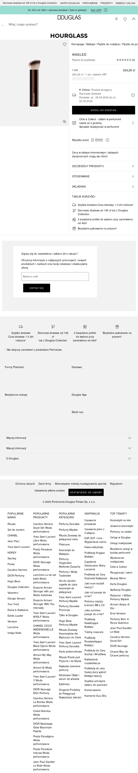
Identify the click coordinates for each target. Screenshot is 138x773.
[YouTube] (87, 419)
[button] (101, 140)
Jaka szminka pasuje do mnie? (94, 612)
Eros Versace (118, 613)
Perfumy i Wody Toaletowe (68, 573)
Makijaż (90, 44)
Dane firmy (44, 483)
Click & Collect (118, 566)
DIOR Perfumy (16, 575)
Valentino (13, 592)
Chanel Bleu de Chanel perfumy (119, 653)
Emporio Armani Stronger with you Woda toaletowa (43, 591)
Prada (11, 564)
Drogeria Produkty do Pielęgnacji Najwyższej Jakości (70, 693)
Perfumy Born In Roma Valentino (119, 621)
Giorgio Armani (16, 598)
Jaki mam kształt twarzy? (94, 585)
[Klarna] (11, 375)
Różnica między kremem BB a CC (94, 603)
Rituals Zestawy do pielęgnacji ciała (70, 537)
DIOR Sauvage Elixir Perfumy (42, 691)
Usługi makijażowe (121, 543)
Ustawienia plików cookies (49, 490)
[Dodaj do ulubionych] (64, 44)
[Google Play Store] (81, 402)
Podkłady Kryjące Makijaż (94, 554)
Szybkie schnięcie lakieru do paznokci (95, 682)
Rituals (11, 524)
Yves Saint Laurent (19, 547)
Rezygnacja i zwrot (121, 572)
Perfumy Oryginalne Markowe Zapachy (69, 562)
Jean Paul (13, 541)
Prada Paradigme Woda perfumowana (43, 740)
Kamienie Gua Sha (95, 695)
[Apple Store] (100, 402)
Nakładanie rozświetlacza (92, 661)
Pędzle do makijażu (108, 44)
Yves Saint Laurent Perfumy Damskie (70, 644)
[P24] (49, 375)
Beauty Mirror (118, 578)
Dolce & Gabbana (18, 610)
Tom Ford (13, 604)
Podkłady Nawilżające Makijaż (91, 622)
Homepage (77, 44)
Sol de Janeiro (16, 529)
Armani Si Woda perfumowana (42, 669)
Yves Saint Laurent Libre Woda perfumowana (44, 540)
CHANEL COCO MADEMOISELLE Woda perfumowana (43, 631)
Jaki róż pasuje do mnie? (95, 594)
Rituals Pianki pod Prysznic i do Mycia (70, 659)
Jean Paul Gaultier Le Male (121, 629)
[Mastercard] (24, 375)
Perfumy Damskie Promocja (69, 608)
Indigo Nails (14, 633)
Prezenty (106, 2)
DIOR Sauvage (119, 646)
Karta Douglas (70, 2)
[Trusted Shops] (16, 398)
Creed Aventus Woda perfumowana (42, 714)
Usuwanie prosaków (90, 522)
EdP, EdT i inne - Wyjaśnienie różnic (95, 540)
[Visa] (36, 375)
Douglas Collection (18, 587)
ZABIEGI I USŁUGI (125, 2)
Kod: (96, 9)
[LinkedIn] (99, 419)
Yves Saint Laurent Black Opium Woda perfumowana (44, 645)
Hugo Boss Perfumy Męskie (68, 622)
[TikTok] (93, 419)
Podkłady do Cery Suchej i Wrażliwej (95, 652)
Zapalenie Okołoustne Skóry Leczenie (94, 565)
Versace (12, 621)
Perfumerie (90, 2)
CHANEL (13, 535)
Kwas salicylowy (93, 547)
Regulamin (116, 483)
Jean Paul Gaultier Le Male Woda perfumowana (44, 765)
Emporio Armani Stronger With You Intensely (43, 603)
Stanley (12, 558)
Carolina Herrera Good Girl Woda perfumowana (43, 527)
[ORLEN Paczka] (103, 375)
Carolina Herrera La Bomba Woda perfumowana (43, 701)
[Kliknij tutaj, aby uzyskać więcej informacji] (105, 10)
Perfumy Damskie (69, 524)
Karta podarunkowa (70, 651)
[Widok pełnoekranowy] (64, 121)
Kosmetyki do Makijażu (67, 552)
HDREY (12, 552)
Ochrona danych (25, 483)
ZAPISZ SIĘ (37, 287)
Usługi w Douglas (120, 537)
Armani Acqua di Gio (119, 606)
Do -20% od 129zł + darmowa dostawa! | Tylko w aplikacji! (57, 9)
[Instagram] (80, 419)
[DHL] (78, 375)
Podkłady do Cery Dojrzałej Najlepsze (95, 576)
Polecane (64, 544)
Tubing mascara (93, 632)
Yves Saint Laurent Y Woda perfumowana (44, 680)
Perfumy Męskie (68, 529)
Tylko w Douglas (68, 615)
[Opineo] (46, 398)
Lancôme (13, 627)
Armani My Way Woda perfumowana (42, 658)
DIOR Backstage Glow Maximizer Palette (43, 727)
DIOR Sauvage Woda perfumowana (42, 565)
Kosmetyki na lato (120, 520)
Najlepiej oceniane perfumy (69, 668)
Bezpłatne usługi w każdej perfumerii (121, 550)
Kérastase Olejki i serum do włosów (69, 677)
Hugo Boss (14, 581)
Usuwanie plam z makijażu (94, 531)
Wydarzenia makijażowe (117, 559)
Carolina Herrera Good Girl (120, 638)
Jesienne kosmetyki (121, 526)
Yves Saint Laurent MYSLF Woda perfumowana (44, 616)
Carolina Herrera (17, 570)
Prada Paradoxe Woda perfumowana (42, 553)
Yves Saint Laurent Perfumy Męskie (70, 599)
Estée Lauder (15, 615)
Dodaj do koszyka (104, 110)
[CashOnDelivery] (11, 383)
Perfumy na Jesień (121, 531)
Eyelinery (64, 684)
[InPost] (90, 375)
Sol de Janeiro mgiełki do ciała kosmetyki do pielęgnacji (68, 586)
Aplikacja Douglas (120, 589)
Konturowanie (92, 690)
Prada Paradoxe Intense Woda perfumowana (42, 752)
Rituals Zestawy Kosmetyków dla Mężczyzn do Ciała (70, 633)
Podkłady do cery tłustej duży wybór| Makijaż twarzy (95, 672)
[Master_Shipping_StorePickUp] (116, 375)
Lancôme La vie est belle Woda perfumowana (44, 578)
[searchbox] (69, 24)
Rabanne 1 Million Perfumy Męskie (120, 597)
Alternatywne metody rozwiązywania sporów (80, 483)
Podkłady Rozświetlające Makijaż (93, 641)
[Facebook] (74, 419)
